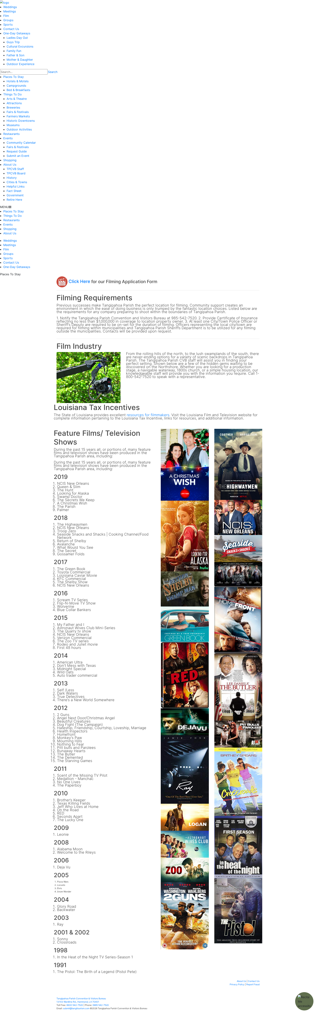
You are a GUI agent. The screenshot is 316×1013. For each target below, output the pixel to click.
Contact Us (11, 29)
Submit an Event (18, 156)
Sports (8, 24)
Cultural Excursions (20, 46)
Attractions (14, 103)
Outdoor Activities (19, 129)
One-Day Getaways (16, 33)
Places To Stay (13, 77)
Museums (13, 125)
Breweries (13, 107)
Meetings (9, 11)
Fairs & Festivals (18, 112)
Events (8, 138)
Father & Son (15, 55)
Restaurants (11, 134)
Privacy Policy (237, 984)
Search (52, 72)
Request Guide (17, 151)
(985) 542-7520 (101, 1005)
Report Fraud (252, 984)
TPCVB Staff (15, 169)
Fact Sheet (14, 191)
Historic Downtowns (21, 120)
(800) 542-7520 (74, 1005)
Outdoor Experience (20, 64)
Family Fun (14, 51)
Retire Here (14, 199)
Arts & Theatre (17, 99)
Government (15, 195)
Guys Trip (13, 42)
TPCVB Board (16, 173)
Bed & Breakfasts (18, 90)
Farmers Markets (18, 116)
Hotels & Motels (18, 81)
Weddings (10, 7)
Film (6, 16)
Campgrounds (16, 85)
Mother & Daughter (20, 59)
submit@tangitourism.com (76, 1008)
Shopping (9, 160)
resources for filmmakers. (148, 415)
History (12, 177)
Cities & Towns (17, 182)
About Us (9, 164)
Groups (8, 20)
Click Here (78, 281)
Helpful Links (16, 186)
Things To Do (12, 94)
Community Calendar (21, 142)
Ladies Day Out (17, 37)
